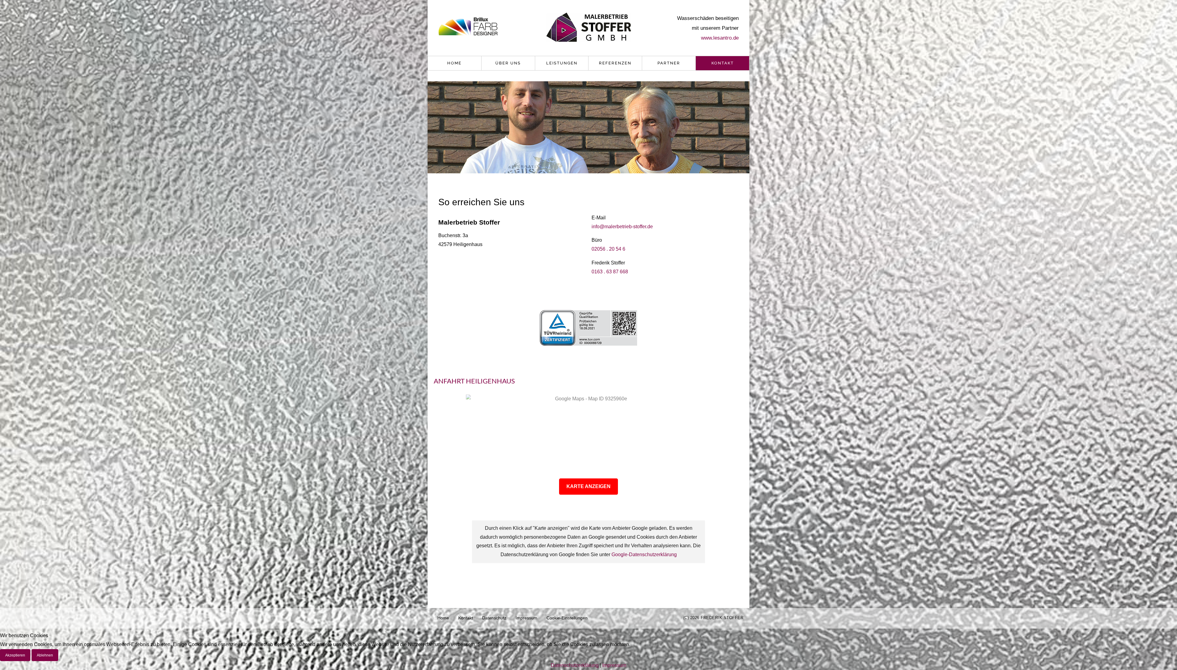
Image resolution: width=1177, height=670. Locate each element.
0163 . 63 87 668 (610, 271)
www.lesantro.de (720, 37)
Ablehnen (45, 655)
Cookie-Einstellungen (567, 617)
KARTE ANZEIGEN (588, 486)
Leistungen (561, 63)
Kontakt (722, 63)
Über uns (508, 63)
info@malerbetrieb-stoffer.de (622, 226)
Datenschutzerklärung (575, 665)
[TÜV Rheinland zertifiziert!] (588, 327)
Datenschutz (494, 617)
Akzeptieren (15, 655)
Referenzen (615, 63)
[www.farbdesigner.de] (468, 27)
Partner (668, 63)
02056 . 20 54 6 (608, 249)
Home (454, 63)
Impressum (526, 617)
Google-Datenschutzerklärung (644, 554)
